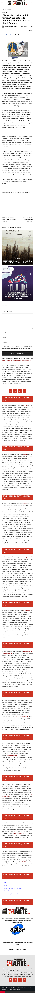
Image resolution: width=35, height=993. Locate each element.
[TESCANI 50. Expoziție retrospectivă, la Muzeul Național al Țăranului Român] (17, 247)
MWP (19, 989)
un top (25, 405)
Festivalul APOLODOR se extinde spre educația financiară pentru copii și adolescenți (17, 296)
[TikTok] (20, 391)
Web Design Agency (11, 989)
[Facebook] (10, 391)
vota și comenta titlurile (21, 716)
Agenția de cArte (11, 26)
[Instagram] (15, 391)
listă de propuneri (12, 755)
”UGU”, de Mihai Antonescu (28, 220)
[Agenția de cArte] (3, 26)
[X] (24, 391)
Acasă (3, 9)
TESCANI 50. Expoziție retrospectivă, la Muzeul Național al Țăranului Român (17, 262)
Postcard (8, 9)
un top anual (27, 610)
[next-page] (6, 304)
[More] (23, 35)
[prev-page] (3, 304)
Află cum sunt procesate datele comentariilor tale (16, 360)
